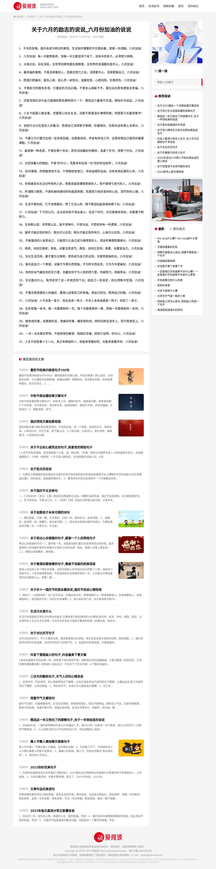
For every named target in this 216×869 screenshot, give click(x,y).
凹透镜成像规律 (166, 260)
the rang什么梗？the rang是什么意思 (177, 240)
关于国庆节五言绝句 (44, 490)
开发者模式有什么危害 (170, 280)
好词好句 (153, 6)
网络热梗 (168, 6)
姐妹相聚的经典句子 (66, 862)
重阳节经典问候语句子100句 (49, 370)
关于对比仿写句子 (42, 633)
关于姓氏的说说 (41, 469)
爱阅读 (20, 16)
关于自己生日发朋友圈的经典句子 (176, 110)
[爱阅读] (25, 6)
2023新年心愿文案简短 (170, 171)
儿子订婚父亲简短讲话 (109, 862)
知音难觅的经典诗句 (129, 862)
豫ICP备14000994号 (140, 850)
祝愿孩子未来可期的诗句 (87, 862)
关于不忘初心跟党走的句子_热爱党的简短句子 (61, 447)
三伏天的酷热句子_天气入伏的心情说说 (56, 676)
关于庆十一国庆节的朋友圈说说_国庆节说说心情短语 (66, 589)
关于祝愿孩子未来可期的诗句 (50, 512)
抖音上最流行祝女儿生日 (130, 859)
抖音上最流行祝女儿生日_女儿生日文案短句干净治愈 (178, 140)
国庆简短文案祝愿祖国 (45, 421)
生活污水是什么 (41, 611)
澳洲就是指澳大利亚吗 (170, 309)
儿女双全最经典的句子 (188, 859)
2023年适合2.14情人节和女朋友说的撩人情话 (178, 159)
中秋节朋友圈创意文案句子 (48, 396)
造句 (181, 6)
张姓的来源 (163, 285)
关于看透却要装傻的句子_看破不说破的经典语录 (63, 564)
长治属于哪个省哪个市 (170, 266)
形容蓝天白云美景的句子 (107, 859)
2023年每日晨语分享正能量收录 (52, 810)
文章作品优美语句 (42, 789)
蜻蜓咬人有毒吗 (67, 859)
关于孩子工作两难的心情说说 (164, 859)
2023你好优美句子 (43, 767)
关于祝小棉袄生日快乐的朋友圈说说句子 (177, 131)
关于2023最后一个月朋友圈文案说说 (178, 105)
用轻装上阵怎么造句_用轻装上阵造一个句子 (178, 303)
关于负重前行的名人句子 (171, 152)
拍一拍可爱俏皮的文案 (49, 859)
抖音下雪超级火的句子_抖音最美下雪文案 (58, 655)
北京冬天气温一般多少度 (171, 295)
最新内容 (146, 859)
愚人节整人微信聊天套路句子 (50, 741)
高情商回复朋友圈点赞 (28, 859)
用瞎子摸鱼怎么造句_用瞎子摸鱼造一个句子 (178, 254)
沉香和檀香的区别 (167, 247)
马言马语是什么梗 (167, 290)
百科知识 (193, 6)
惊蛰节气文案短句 (42, 698)
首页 (141, 6)
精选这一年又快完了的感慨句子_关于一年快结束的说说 (67, 720)
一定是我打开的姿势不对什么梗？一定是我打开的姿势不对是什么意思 (177, 273)
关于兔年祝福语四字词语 (171, 124)
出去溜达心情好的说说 (149, 862)
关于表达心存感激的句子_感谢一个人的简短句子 (63, 538)
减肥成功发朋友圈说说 (85, 859)
